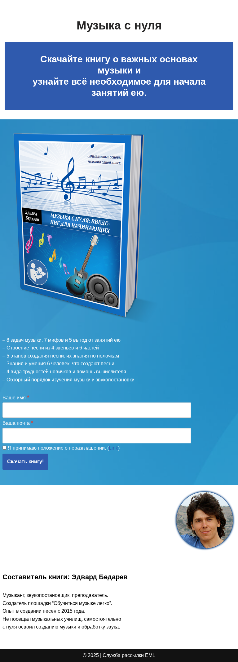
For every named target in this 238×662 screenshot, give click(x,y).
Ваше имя (15, 397)
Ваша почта (17, 423)
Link (113, 448)
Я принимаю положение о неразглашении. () (63, 448)
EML (150, 655)
